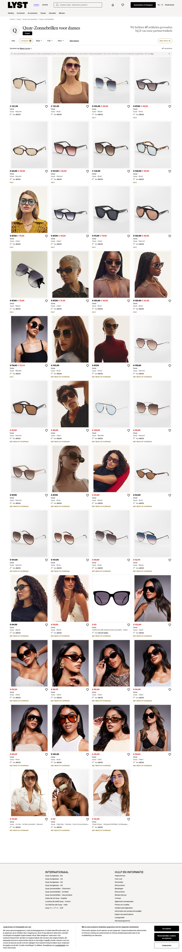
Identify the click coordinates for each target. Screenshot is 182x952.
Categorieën (120, 917)
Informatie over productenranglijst (128, 911)
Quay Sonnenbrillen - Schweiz (57, 892)
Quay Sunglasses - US (54, 885)
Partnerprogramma (122, 921)
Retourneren (120, 885)
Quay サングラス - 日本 (54, 908)
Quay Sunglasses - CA (54, 879)
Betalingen (119, 888)
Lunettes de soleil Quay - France (58, 901)
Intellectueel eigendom (124, 908)
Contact (118, 898)
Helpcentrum (120, 876)
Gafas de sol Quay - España (56, 898)
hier (152, 54)
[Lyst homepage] (18, 5)
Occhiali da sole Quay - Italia (56, 905)
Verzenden (119, 882)
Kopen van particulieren (124, 914)
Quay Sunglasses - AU (54, 876)
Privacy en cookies (122, 905)
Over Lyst (118, 879)
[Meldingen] (113, 5)
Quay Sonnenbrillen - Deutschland (58, 895)
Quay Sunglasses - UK (54, 882)
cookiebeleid (60, 945)
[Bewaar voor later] (46, 106)
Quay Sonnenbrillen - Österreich (57, 888)
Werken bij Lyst (121, 895)
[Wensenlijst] (123, 5)
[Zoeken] (57, 4)
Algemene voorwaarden (124, 901)
